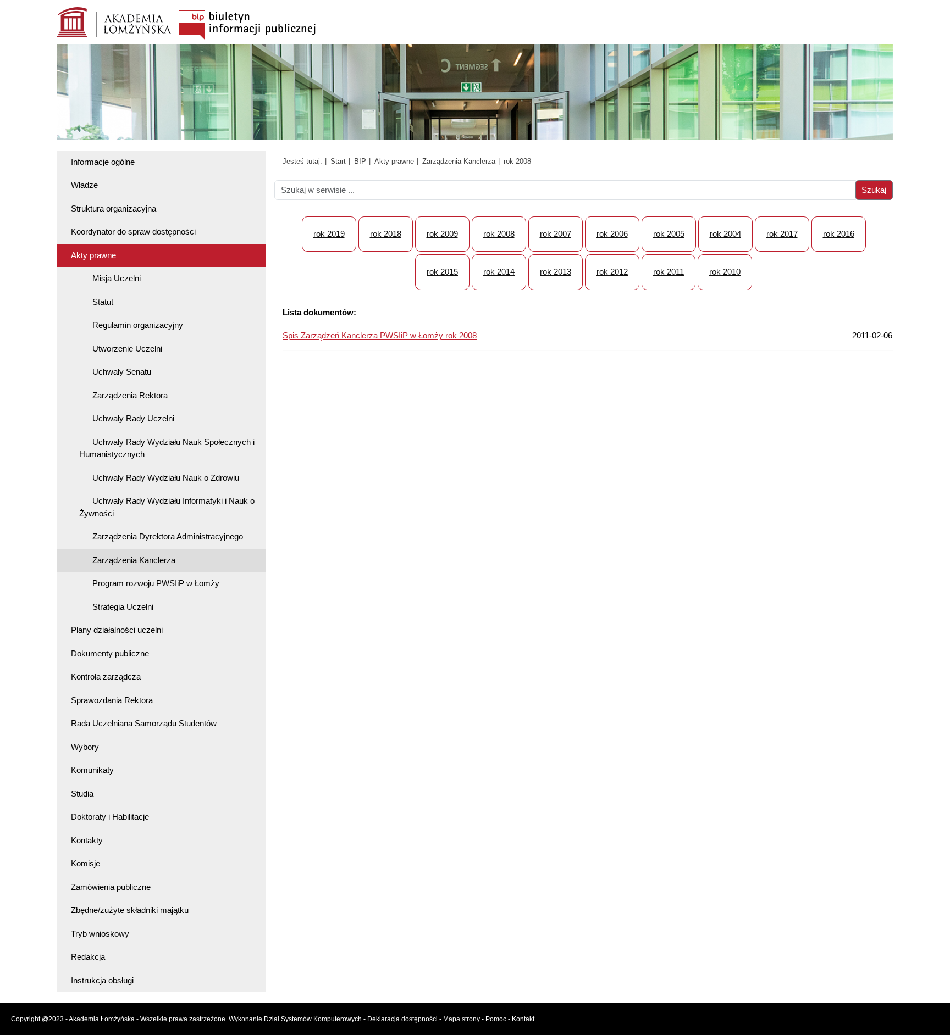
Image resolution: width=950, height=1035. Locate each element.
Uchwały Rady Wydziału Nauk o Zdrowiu (165, 477)
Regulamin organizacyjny (137, 325)
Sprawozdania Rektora (112, 700)
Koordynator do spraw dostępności (133, 231)
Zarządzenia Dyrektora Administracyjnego (167, 536)
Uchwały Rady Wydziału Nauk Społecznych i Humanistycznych (167, 448)
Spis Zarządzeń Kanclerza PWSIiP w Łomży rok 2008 (380, 335)
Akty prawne (93, 255)
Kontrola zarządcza (106, 676)
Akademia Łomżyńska (102, 1019)
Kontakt (523, 1019)
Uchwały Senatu (121, 371)
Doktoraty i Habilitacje (110, 816)
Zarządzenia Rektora (130, 395)
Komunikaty (92, 770)
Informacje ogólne (103, 161)
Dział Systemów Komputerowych (313, 1019)
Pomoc (495, 1019)
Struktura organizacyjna (113, 208)
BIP (360, 161)
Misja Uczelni (116, 278)
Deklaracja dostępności (402, 1019)
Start (338, 161)
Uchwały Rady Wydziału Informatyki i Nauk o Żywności (167, 507)
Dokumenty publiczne (110, 653)
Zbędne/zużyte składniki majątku (130, 910)
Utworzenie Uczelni (127, 348)
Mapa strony (461, 1019)
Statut (102, 302)
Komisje (85, 863)
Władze (84, 185)
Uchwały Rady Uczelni (133, 418)
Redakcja (88, 956)
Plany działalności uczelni (117, 630)
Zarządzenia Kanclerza (133, 560)
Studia (82, 793)
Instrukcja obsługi (102, 980)
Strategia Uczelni (122, 606)
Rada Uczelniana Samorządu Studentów (144, 723)
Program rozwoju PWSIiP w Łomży (155, 583)
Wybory (85, 747)
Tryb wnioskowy (100, 933)
